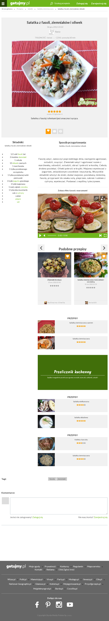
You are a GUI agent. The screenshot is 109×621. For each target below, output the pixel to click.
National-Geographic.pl (20, 584)
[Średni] (51, 111)
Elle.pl (99, 579)
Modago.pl (74, 579)
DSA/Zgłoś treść (66, 569)
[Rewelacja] (60, 111)
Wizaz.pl (11, 579)
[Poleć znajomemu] (54, 131)
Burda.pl (59, 588)
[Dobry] (54, 111)
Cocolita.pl (72, 588)
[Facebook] (38, 604)
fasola (52, 479)
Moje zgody (34, 566)
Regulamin (78, 566)
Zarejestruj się (98, 3)
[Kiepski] (49, 111)
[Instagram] (60, 604)
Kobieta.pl (54, 584)
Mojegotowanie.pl (72, 584)
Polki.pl (23, 579)
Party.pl (61, 579)
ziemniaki (22, 157)
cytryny (20, 193)
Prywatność (50, 566)
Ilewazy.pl (87, 579)
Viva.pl (50, 579)
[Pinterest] (49, 604)
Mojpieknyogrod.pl (42, 588)
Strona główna (7, 9)
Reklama (50, 569)
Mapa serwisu (93, 566)
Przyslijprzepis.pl (93, 584)
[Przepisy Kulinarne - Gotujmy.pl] (19, 3)
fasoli (20, 154)
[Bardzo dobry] (57, 111)
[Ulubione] (67, 256)
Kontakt (38, 569)
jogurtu (16, 181)
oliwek (15, 163)
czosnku (24, 187)
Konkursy (64, 566)
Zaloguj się (82, 3)
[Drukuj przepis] (60, 131)
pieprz (18, 199)
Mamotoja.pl (37, 579)
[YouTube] (71, 604)
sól (18, 202)
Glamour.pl (40, 584)
